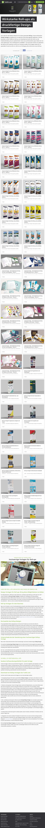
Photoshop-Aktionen (33, 826)
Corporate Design (8, 719)
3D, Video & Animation (34, 821)
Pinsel (31, 823)
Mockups (31, 816)
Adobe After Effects (4, 824)
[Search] (29, 2)
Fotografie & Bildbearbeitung (20, 816)
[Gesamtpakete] (21, 50)
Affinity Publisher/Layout (5, 826)
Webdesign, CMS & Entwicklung (21, 824)
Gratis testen (40, 2)
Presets (31, 824)
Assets (31, 814)
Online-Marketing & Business (20, 818)
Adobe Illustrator (4, 823)
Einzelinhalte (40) (29, 50)
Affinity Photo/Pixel (4, 821)
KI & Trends (17, 826)
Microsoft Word (3, 819)
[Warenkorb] (34, 2)
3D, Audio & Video (18, 819)
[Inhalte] (24, 50)
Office (16, 821)
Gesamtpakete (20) (16, 50)
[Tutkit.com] (6, 2)
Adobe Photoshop (4, 816)
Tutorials (17, 814)
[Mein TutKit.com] (32, 2)
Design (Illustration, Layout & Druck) (21, 823)
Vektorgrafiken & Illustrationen (35, 818)
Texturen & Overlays (33, 819)
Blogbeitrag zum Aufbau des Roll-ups (27, 617)
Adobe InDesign (4, 818)
